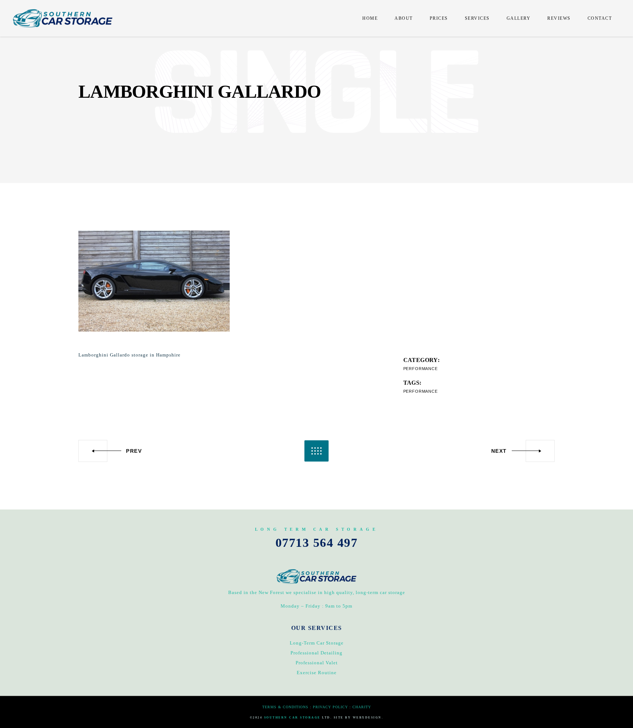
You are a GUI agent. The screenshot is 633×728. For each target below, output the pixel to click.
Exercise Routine (317, 672)
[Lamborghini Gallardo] (154, 281)
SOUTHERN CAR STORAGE (292, 717)
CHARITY (361, 707)
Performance (420, 368)
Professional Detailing (316, 653)
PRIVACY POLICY (330, 707)
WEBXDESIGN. (368, 717)
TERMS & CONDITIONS (285, 707)
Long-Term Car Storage (317, 643)
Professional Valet (317, 662)
